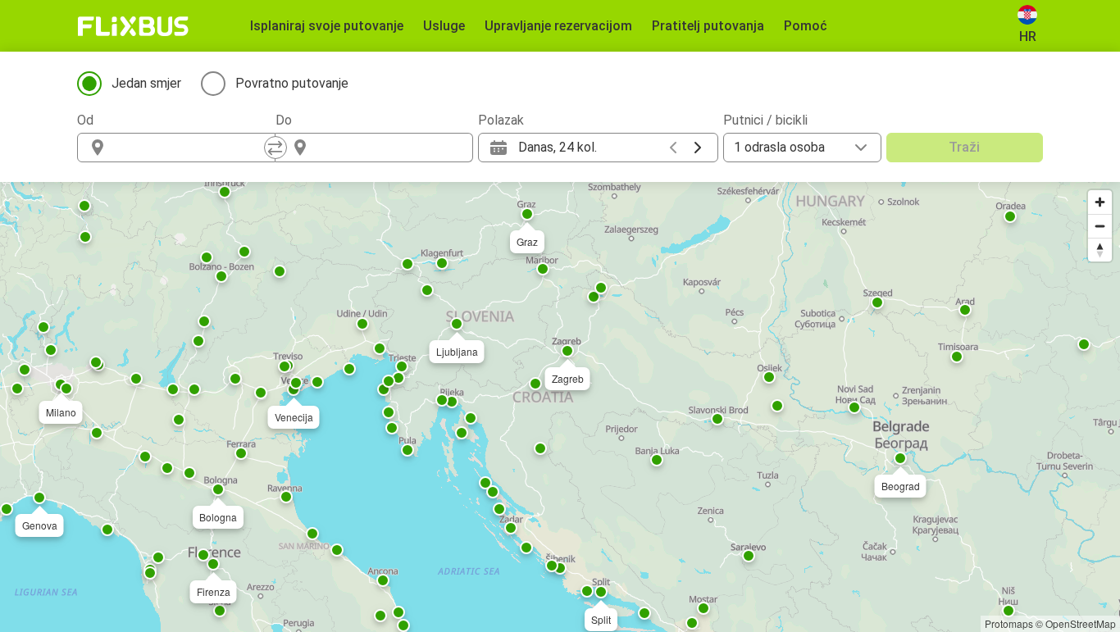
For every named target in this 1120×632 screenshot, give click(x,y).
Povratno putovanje (291, 83)
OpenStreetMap (1080, 623)
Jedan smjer (146, 83)
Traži (964, 147)
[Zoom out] (1100, 226)
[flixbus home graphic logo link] (133, 26)
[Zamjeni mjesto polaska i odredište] (275, 147)
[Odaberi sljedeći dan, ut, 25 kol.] (698, 147)
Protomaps (1009, 623)
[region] (560, 407)
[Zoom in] (1100, 202)
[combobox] (191, 147)
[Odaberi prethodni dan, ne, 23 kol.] (673, 147)
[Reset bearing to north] (1100, 249)
